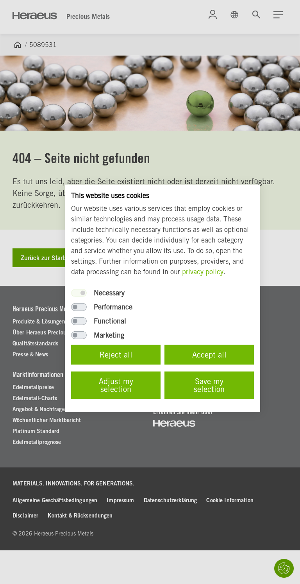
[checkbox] (79, 293)
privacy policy (202, 272)
